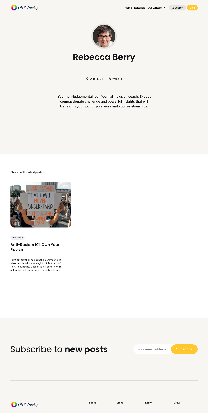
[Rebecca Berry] (15, 223)
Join (192, 7)
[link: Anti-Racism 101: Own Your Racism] (40, 226)
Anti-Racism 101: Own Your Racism (35, 247)
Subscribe (184, 349)
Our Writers (155, 7)
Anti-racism (17, 237)
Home (128, 7)
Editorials (139, 7)
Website (117, 78)
